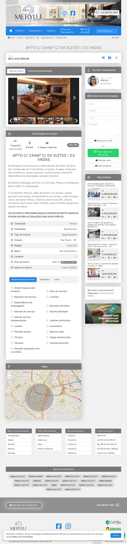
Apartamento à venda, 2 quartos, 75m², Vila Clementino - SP (102, 245)
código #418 (54, 489)
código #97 (51, 481)
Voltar (116, 37)
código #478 (86, 485)
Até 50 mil (101, 435)
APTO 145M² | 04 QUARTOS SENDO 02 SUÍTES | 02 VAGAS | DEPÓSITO (102, 225)
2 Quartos (71, 440)
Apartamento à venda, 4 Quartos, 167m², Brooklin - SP (103, 204)
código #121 (88, 481)
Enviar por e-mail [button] (104, 140)
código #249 (18, 476)
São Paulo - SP (32, 37)
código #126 (22, 481)
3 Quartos (72, 444)
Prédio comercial (45, 449)
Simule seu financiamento (67, 30)
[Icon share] (64, 13)
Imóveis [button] (18, 30)
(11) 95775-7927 (109, 12)
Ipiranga (11, 453)
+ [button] (9, 372)
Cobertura (42, 440)
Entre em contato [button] (25, 505)
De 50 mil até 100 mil (106, 440)
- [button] (9, 376)
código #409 (68, 485)
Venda (20, 37)
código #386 (54, 476)
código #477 (70, 481)
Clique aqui (93, 293)
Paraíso (11, 444)
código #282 (72, 476)
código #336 (40, 485)
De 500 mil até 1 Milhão (107, 449)
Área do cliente (85, 30)
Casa (40, 444)
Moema (11, 449)
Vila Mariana (13, 435)
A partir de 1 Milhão (106, 453)
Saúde (11, 440)
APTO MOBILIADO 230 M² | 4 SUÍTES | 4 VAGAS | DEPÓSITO (101, 185)
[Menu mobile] (11, 31)
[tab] (16, 71)
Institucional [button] (34, 30)
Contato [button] (50, 30)
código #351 (109, 476)
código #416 (105, 485)
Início (12, 37)
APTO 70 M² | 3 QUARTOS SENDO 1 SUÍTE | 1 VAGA (103, 265)
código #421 (91, 476)
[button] (13, 97)
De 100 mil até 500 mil (107, 444)
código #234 (72, 489)
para (35, 476)
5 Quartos (71, 453)
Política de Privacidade (22, 537)
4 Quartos (72, 449)
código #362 (22, 485)
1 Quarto (71, 435)
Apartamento (47, 37)
